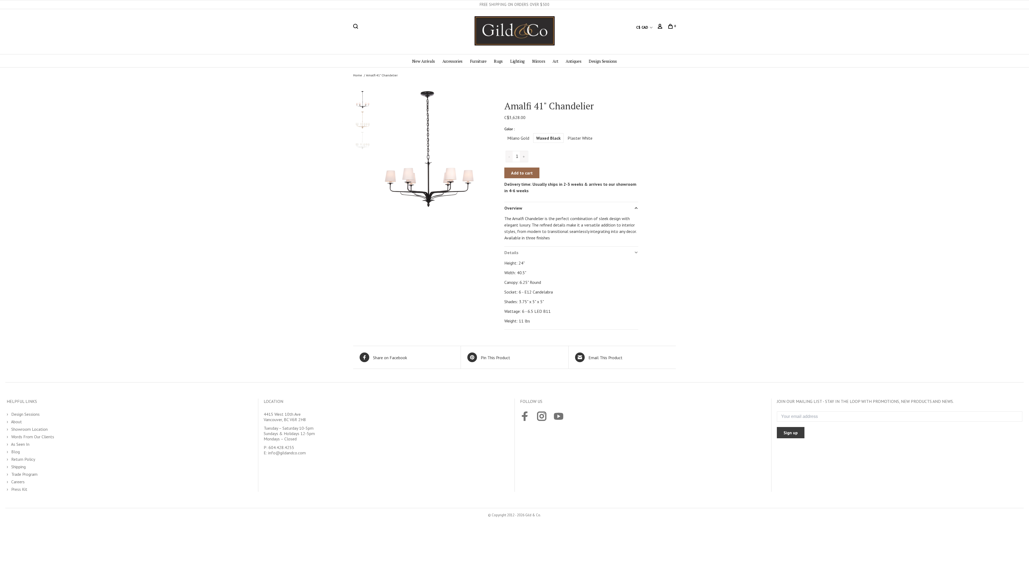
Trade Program (24, 474)
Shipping (18, 466)
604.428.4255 (281, 447)
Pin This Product (495, 357)
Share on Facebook (390, 357)
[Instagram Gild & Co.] (541, 417)
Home (357, 75)
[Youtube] (558, 417)
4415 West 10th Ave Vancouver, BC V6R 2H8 (285, 416)
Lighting (517, 61)
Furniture (478, 61)
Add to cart (522, 173)
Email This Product (605, 357)
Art (555, 61)
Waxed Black (548, 138)
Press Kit (18, 489)
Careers (17, 481)
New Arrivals (423, 61)
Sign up (791, 432)
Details (511, 252)
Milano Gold (518, 138)
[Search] (356, 27)
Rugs (498, 61)
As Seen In (19, 444)
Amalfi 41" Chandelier (382, 75)
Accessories (452, 61)
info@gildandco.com (287, 452)
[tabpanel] (428, 154)
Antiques (573, 61)
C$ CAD (642, 27)
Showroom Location (29, 429)
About (16, 421)
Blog (15, 451)
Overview (513, 208)
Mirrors (538, 61)
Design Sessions (603, 61)
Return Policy (22, 459)
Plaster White (580, 138)
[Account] (661, 27)
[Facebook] (525, 417)
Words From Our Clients (32, 436)
